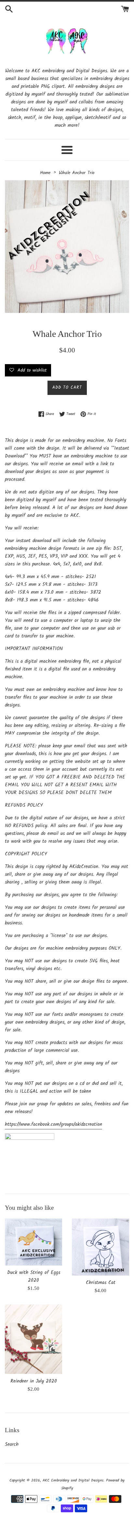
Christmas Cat (100, 1283)
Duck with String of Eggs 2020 (33, 1276)
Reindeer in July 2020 (33, 1381)
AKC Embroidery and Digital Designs (73, 1480)
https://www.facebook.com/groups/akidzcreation (53, 1124)
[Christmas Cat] (100, 1247)
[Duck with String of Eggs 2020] (33, 1242)
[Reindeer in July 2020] (33, 1339)
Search (12, 1444)
